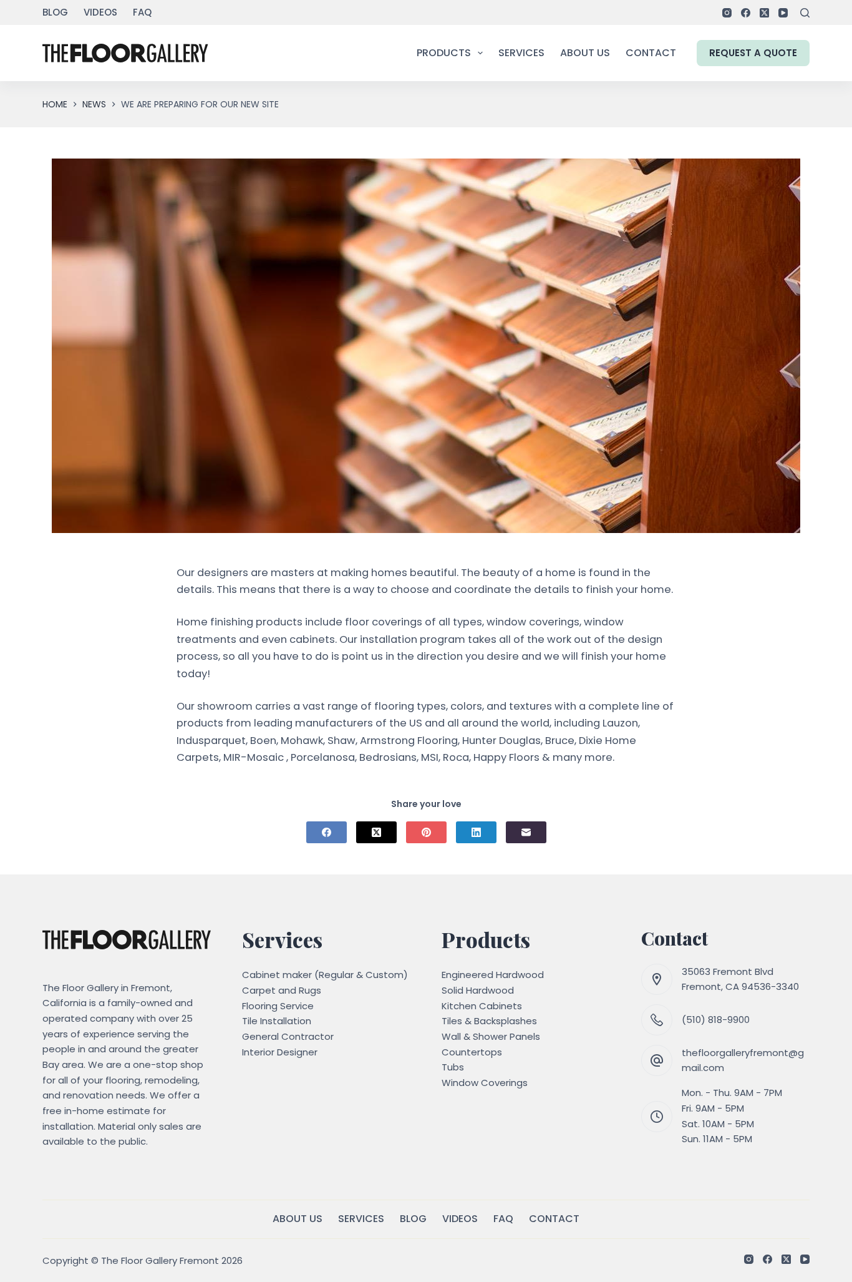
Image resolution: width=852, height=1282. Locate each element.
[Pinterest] (426, 832)
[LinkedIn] (476, 832)
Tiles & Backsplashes (489, 1020)
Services (521, 53)
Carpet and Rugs (281, 990)
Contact (651, 53)
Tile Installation (276, 1020)
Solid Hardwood (478, 990)
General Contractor (288, 1036)
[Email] (526, 832)
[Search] (805, 12)
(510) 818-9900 (716, 1019)
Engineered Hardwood (493, 974)
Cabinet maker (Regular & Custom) (325, 974)
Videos (100, 12)
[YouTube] (783, 12)
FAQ (142, 12)
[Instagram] (727, 12)
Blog (55, 12)
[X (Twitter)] (764, 12)
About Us (585, 53)
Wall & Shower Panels (491, 1036)
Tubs (453, 1067)
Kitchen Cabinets (482, 1005)
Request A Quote (753, 52)
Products (444, 53)
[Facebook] (745, 12)
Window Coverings (485, 1082)
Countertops (472, 1052)
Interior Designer (279, 1052)
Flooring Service (278, 1005)
